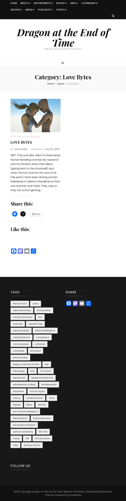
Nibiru (29, 404)
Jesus (52, 398)
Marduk (17, 404)
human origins (37, 391)
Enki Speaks (19, 371)
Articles (16, 136)
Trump (16, 438)
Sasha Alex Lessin (42, 418)
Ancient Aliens (44, 310)
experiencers (19, 377)
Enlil (32, 371)
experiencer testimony (42, 377)
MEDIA (28, 9)
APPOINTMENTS (42, 3)
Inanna (16, 398)
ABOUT (24, 3)
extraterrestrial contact (24, 384)
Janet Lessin (21, 149)
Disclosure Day (20, 357)
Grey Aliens (18, 391)
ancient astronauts (22, 317)
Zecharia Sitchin (32, 445)
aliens (35, 303)
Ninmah (42, 404)
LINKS (73, 3)
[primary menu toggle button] (63, 63)
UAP (27, 438)
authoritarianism (21, 337)
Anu (40, 317)
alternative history (22, 310)
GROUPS (15, 9)
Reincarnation (20, 418)
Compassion (42, 337)
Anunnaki (17, 323)
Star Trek (43, 431)
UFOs (15, 445)
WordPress (75, 495)
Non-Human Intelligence (25, 411)
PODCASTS (44, 9)
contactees (18, 350)
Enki (47, 364)
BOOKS (60, 3)
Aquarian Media (21, 330)
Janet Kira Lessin (34, 398)
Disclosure (35, 350)
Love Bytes (31, 136)
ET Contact (45, 371)
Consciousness (21, 344)
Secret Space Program (24, 425)
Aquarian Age (35, 323)
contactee (40, 344)
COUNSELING (88, 3)
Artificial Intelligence (45, 330)
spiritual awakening (23, 431)
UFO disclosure (42, 438)
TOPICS (60, 9)
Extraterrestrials (49, 384)
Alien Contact (20, 303)
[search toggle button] (113, 16)
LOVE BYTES (21, 142)
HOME (13, 3)
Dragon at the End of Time (63, 37)
